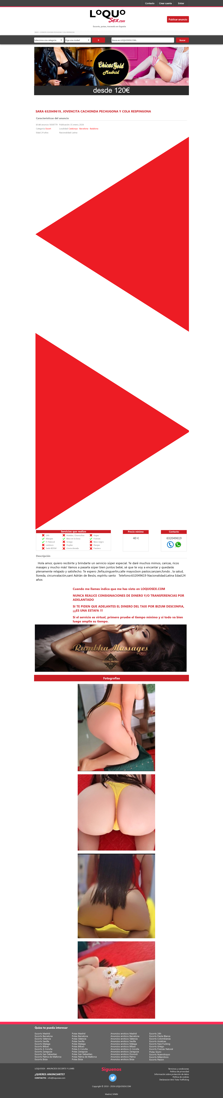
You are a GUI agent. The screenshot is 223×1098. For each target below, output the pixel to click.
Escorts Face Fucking (159, 1043)
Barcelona (83, 128)
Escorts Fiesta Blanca (159, 1036)
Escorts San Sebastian (46, 1054)
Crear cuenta (165, 3)
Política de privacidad (179, 1071)
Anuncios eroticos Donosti (124, 1054)
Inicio (37, 32)
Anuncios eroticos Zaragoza (125, 1051)
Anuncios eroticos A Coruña (125, 1048)
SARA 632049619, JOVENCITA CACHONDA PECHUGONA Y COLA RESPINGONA (93, 111)
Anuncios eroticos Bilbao (123, 1046)
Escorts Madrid (42, 1033)
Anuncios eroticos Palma (123, 1056)
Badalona (94, 128)
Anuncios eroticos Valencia (124, 1038)
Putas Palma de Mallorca (84, 1056)
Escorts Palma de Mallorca (48, 1056)
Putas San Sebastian (82, 1054)
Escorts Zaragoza (43, 1051)
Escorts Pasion (156, 1059)
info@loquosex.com (56, 1077)
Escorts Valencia (43, 1038)
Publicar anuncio (178, 19)
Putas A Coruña (80, 1048)
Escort (48, 128)
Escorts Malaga (42, 1043)
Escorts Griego (156, 1046)
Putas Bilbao (78, 1046)
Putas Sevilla (78, 1041)
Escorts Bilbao (42, 1046)
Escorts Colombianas (160, 1038)
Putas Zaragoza (79, 1051)
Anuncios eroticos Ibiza (122, 1059)
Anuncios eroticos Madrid (124, 1033)
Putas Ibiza (77, 1059)
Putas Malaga (79, 1043)
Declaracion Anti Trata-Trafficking (174, 1079)
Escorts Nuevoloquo (159, 1054)
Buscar (182, 40)
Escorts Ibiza (41, 1059)
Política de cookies (181, 1076)
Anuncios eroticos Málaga (124, 1043)
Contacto (149, 3)
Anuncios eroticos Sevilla (123, 1041)
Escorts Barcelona (44, 1036)
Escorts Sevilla (42, 1041)
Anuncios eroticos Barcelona (125, 1036)
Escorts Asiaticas (157, 1041)
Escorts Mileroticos (159, 1056)
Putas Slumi (155, 1051)
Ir (98, 40)
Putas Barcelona (80, 1036)
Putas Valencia (79, 1038)
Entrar (181, 3)
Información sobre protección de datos (171, 1074)
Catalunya (73, 128)
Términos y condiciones (178, 1068)
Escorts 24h (155, 1033)
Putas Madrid (78, 1033)
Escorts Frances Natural (161, 1048)
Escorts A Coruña (43, 1048)
